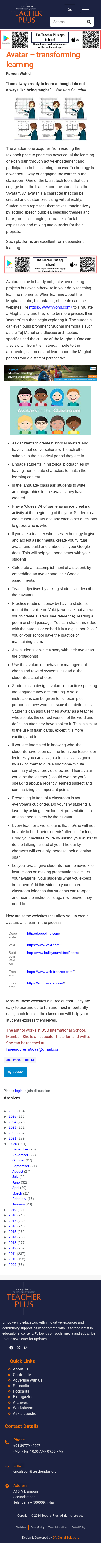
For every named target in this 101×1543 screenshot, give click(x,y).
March (17, 1193)
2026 (12, 1111)
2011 (12, 1254)
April (15, 1188)
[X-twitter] (18, 1347)
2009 (12, 1265)
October (18, 1160)
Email (18, 1465)
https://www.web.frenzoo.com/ (50, 972)
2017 (12, 1221)
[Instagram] (25, 1347)
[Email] (7, 1466)
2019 (12, 1210)
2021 (12, 1138)
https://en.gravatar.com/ (45, 983)
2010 (12, 1259)
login (19, 1091)
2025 (12, 1116)
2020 (13, 1144)
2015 (12, 1232)
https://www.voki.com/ (44, 945)
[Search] (89, 22)
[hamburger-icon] (69, 9)
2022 (12, 1133)
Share (18, 1072)
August (17, 1171)
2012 (12, 1248)
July (15, 1177)
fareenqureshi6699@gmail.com (33, 1049)
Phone (19, 1440)
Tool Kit (30, 1060)
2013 (12, 1243)
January (18, 1204)
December (20, 1149)
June (16, 1182)
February (19, 1199)
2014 (12, 1237)
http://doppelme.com (43, 933)
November (20, 1155)
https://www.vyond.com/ (50, 307)
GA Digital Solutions (66, 1537)
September (20, 1166)
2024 (12, 1122)
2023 (12, 1127)
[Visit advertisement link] (50, 264)
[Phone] (7, 1442)
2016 (12, 1226)
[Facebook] (11, 1347)
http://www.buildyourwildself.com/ (52, 953)
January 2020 (14, 1060)
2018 (12, 1215)
